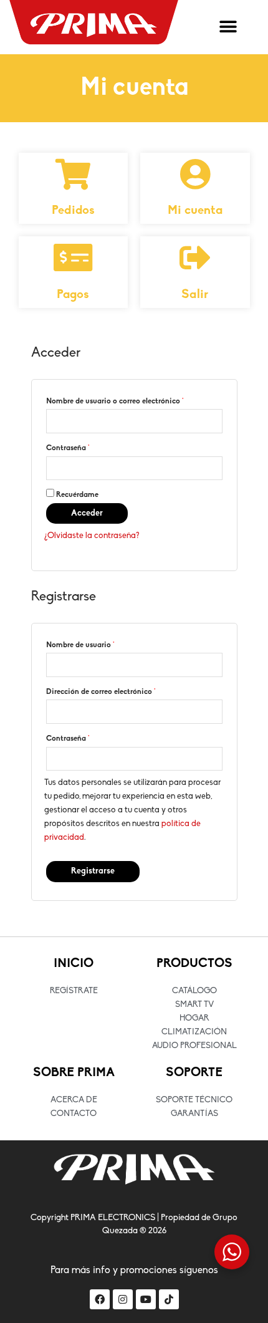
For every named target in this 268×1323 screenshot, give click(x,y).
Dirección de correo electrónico (101, 692)
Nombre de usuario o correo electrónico (115, 401)
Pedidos (73, 210)
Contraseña (68, 448)
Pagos (73, 295)
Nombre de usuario (80, 645)
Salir (194, 295)
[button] (228, 27)
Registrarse (93, 871)
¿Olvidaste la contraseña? (91, 536)
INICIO (73, 964)
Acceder (87, 513)
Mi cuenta (195, 210)
